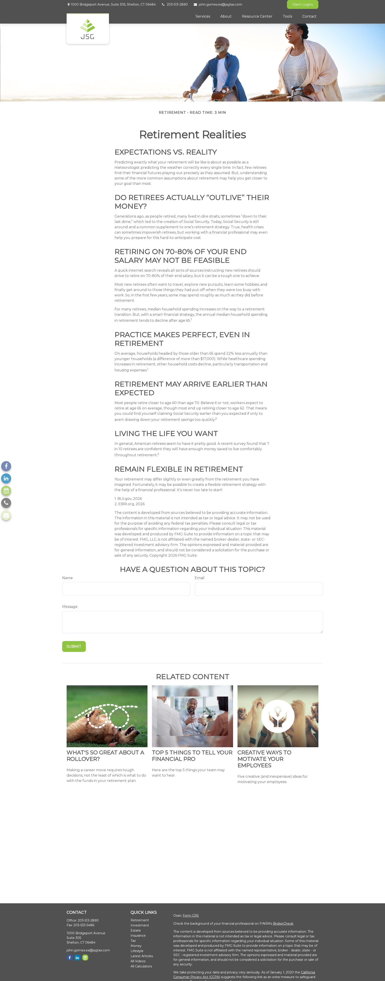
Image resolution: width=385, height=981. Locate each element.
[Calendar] (6, 491)
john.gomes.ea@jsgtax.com (220, 4)
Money (136, 946)
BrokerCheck (283, 924)
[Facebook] (6, 466)
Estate (136, 930)
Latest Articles (142, 956)
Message (70, 606)
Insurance (138, 936)
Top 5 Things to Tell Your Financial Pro (192, 755)
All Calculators (141, 966)
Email (200, 578)
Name (67, 578)
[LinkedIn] (6, 478)
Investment (140, 925)
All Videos (138, 961)
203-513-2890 (177, 4)
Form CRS (191, 916)
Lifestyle (137, 951)
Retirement (140, 920)
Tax (133, 941)
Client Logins (303, 4)
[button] (203, 16)
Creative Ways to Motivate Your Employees (264, 759)
